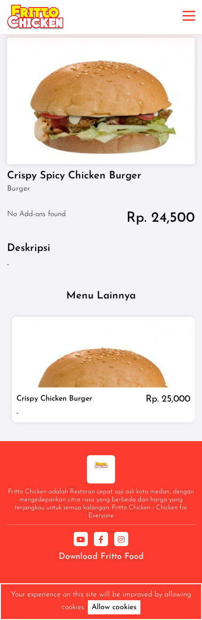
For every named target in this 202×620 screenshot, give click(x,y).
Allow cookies (114, 607)
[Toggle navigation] (189, 17)
